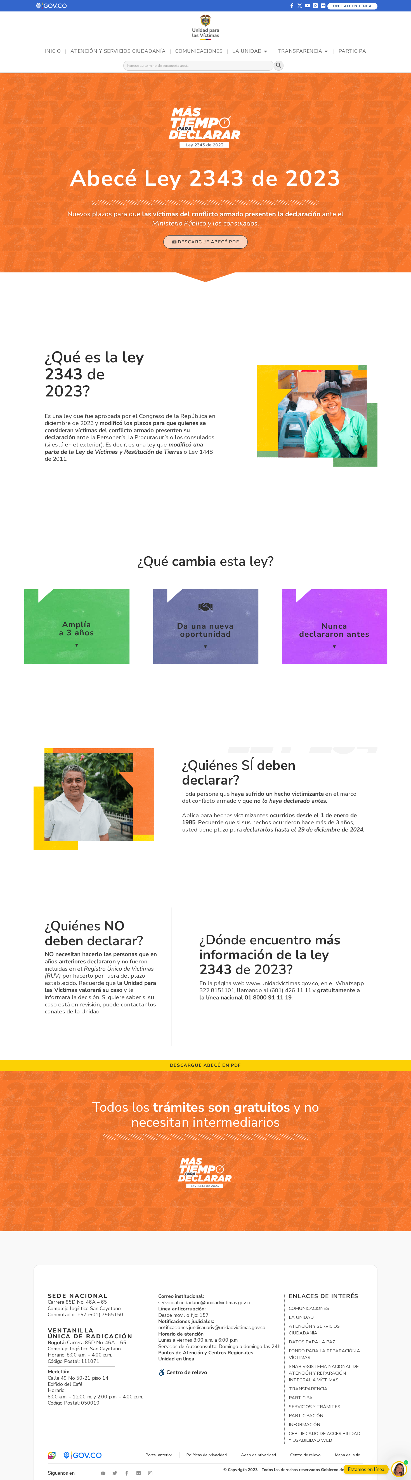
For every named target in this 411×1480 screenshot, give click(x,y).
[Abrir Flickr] (139, 1473)
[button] (52, 5)
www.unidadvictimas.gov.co (282, 983)
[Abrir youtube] (104, 1473)
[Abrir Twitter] (116, 1473)
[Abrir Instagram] (151, 1473)
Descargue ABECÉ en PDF (205, 1065)
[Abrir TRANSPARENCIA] (326, 51)
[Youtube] (307, 5)
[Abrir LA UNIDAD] (265, 51)
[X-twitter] (299, 5)
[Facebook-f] (291, 5)
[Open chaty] (399, 1469)
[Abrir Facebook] (128, 1473)
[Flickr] (323, 5)
